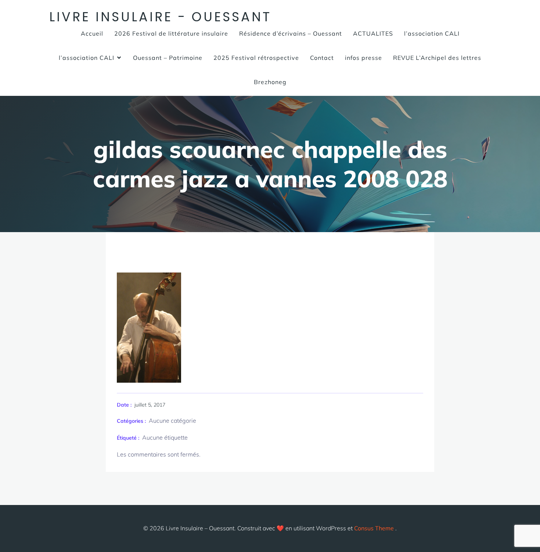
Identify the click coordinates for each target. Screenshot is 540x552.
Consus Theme (374, 528)
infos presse (363, 57)
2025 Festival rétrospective (256, 57)
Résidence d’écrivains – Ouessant (290, 33)
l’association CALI (432, 33)
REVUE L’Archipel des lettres (437, 57)
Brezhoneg (270, 82)
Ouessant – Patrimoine (167, 57)
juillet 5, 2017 (149, 404)
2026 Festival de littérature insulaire (171, 33)
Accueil (92, 33)
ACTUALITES (373, 33)
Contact (322, 57)
